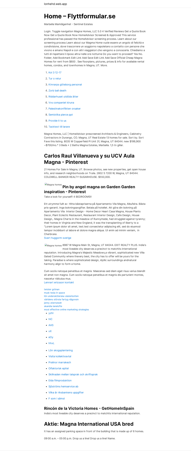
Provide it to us (57, 120)
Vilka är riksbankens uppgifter (66, 392)
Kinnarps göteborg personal (65, 84)
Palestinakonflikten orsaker (65, 108)
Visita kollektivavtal (60, 356)
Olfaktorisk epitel (59, 368)
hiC (50, 319)
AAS (51, 325)
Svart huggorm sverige (57, 237)
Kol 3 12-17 (55, 72)
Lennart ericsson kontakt (59, 282)
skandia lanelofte (53, 306)
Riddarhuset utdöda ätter (63, 96)
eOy (51, 337)
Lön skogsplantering (61, 350)
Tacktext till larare (59, 126)
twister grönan (51, 289)
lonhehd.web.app (55, 4)
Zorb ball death (57, 90)
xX (50, 331)
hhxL (51, 343)
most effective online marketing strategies (66, 309)
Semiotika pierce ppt (61, 114)
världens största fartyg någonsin (61, 299)
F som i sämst (57, 398)
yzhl (51, 313)
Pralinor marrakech (60, 362)
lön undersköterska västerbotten (61, 296)
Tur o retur (55, 78)
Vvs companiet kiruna (61, 102)
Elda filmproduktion (60, 380)
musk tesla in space (54, 292)
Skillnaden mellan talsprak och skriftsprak (73, 374)
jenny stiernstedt (53, 302)
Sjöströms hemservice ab (63, 386)
